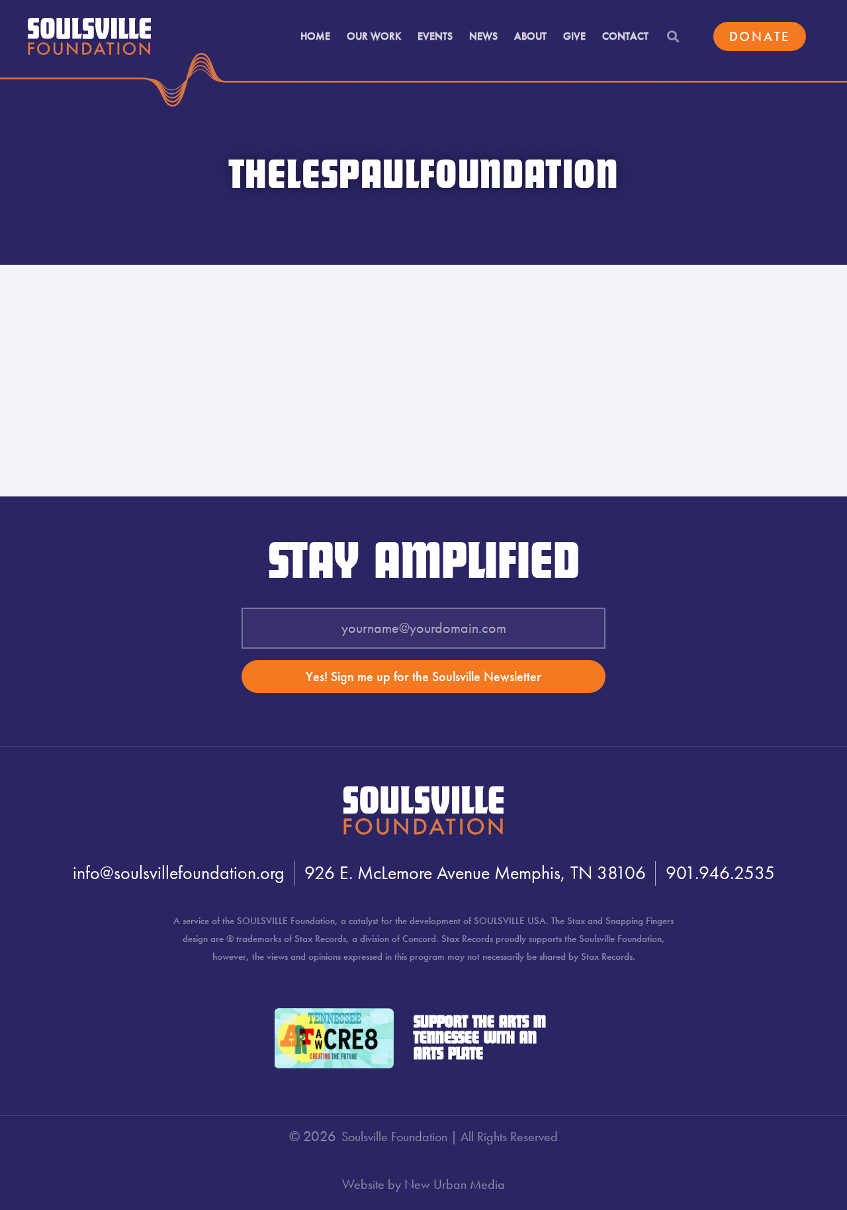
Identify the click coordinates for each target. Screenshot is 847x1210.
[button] (673, 37)
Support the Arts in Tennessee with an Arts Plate (480, 1038)
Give (574, 36)
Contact (625, 36)
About (530, 36)
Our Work (374, 36)
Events (435, 36)
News (483, 36)
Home (315, 36)
